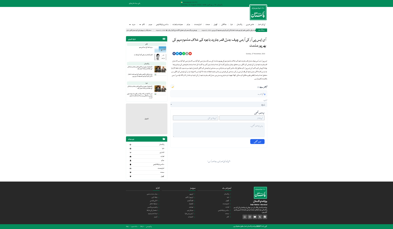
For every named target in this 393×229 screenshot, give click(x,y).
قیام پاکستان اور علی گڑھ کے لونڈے (143, 55)
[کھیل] (130, 176)
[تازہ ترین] (130, 152)
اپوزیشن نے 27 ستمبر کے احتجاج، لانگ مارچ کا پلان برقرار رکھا (194, 30)
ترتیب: (265, 100)
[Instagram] (250, 217)
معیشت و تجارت (177, 24)
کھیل (215, 24)
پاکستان (239, 24)
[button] (174, 53)
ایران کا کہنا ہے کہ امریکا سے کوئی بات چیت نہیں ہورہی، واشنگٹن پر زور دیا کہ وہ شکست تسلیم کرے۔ (139, 96)
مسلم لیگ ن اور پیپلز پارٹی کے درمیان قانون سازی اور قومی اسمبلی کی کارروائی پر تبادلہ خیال (141, 30)
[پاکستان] (130, 144)
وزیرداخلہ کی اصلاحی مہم (145, 47)
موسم (150, 24)
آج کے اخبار (261, 24)
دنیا (231, 24)
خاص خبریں (250, 24)
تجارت (162, 156)
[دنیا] (130, 148)
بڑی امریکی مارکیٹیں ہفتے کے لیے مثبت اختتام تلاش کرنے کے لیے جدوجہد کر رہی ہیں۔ (247, 30)
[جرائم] (130, 160)
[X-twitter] (260, 217)
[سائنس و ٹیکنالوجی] (130, 164)
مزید (133, 24)
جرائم (188, 24)
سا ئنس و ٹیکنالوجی (162, 24)
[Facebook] (265, 217)
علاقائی (223, 24)
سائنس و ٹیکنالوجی (158, 164)
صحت (208, 24)
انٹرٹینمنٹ (198, 24)
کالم (143, 24)
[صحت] (130, 172)
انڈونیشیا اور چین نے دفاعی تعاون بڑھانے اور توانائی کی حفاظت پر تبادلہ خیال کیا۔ (140, 68)
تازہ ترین (162, 152)
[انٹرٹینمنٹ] (130, 168)
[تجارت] (130, 156)
